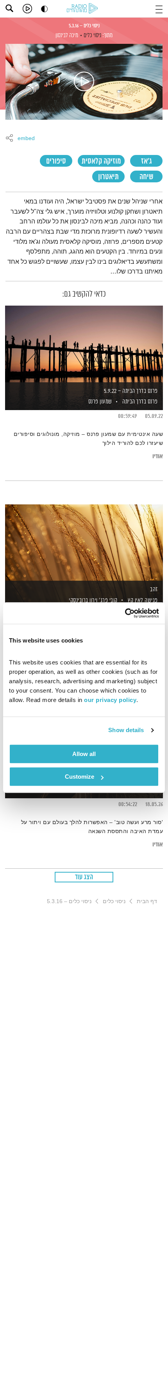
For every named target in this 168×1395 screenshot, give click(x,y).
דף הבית (147, 901)
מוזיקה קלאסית (101, 161)
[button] (159, 8)
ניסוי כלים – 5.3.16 (84, 26)
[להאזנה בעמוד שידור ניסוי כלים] (84, 82)
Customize (79, 776)
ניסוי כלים (92, 35)
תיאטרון (108, 177)
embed (26, 138)
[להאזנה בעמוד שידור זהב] (84, 543)
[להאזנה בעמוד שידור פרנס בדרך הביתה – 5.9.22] (84, 344)
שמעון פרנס (99, 401)
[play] (27, 8)
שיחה (146, 177)
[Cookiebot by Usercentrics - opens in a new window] (125, 613)
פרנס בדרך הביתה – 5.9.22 (131, 391)
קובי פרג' (108, 600)
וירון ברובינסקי (83, 600)
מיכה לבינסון (66, 35)
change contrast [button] (44, 8)
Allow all (84, 754)
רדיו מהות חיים (83, 9)
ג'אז (146, 161)
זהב (154, 589)
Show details (126, 730)
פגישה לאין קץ (143, 600)
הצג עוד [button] (84, 877)
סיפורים (56, 161)
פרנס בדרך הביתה (140, 401)
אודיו (157, 456)
